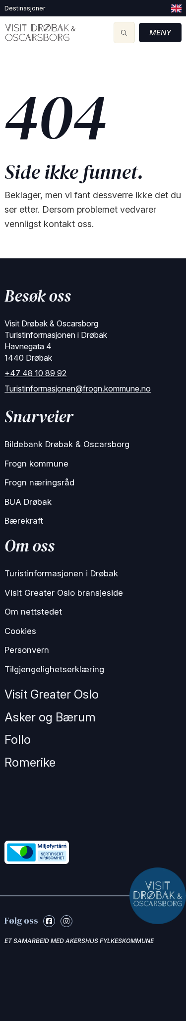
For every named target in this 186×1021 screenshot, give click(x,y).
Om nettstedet (33, 612)
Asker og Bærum (50, 717)
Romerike (30, 762)
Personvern (26, 650)
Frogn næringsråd (39, 482)
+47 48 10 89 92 (35, 373)
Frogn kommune (36, 464)
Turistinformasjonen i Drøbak (61, 573)
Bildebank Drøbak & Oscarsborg (66, 444)
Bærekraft (23, 521)
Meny (160, 32)
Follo (17, 739)
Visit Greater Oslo (51, 694)
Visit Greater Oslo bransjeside (63, 593)
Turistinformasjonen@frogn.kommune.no (77, 388)
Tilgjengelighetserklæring (54, 669)
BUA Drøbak (28, 502)
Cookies (20, 631)
